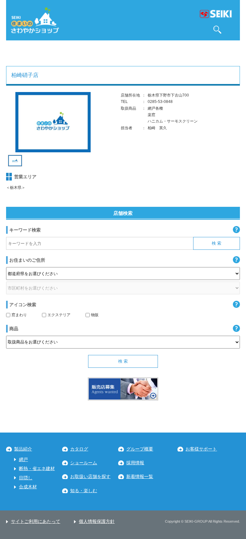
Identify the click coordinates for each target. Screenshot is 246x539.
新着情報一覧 (139, 476)
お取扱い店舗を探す (90, 476)
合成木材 (28, 486)
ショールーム (83, 462)
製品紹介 (23, 449)
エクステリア (58, 315)
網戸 (23, 459)
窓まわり (19, 315)
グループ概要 (139, 449)
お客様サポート (201, 449)
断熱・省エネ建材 (37, 468)
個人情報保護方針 (97, 521)
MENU (232, 30)
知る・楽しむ (83, 490)
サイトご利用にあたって (35, 521)
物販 (95, 315)
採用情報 (135, 462)
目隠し (25, 478)
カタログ (79, 449)
